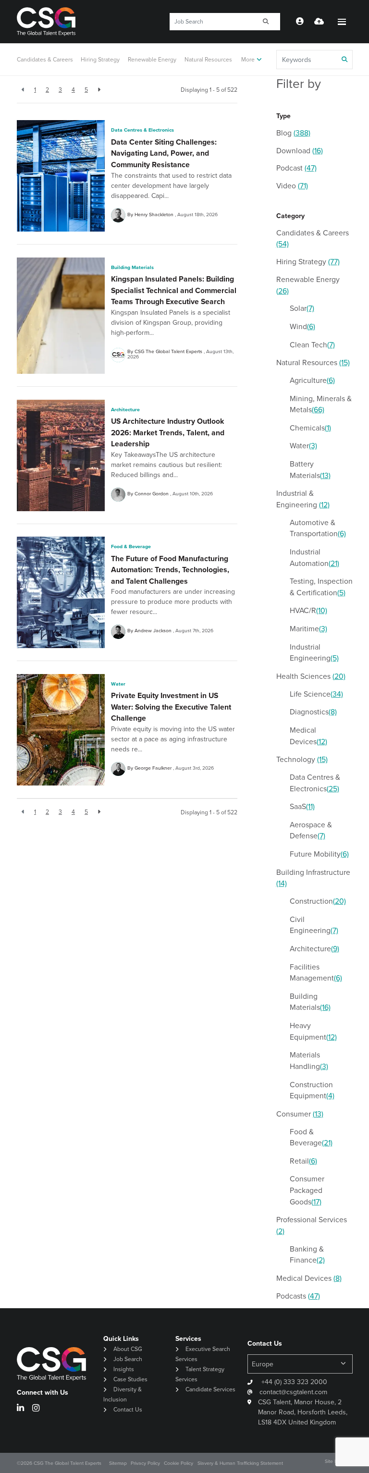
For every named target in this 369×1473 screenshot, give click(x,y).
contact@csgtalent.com (293, 1392)
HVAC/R (308, 610)
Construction (318, 901)
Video (292, 185)
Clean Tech (312, 344)
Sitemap (118, 1463)
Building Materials (132, 267)
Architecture (125, 409)
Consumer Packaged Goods (307, 1190)
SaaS (302, 806)
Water (118, 683)
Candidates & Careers (45, 59)
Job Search (127, 1359)
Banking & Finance (307, 1254)
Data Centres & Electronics (142, 130)
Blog (293, 132)
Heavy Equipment (313, 1031)
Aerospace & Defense (311, 830)
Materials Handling (309, 1060)
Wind (302, 326)
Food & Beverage (131, 546)
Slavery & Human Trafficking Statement (240, 1463)
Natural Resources (208, 59)
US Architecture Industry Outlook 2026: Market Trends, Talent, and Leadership (167, 432)
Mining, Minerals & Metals (321, 404)
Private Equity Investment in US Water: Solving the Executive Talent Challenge (171, 707)
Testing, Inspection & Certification (321, 587)
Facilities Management (316, 972)
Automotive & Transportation (318, 528)
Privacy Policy (145, 1463)
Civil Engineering (314, 925)
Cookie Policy (178, 1463)
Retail (303, 1160)
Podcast (296, 167)
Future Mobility (319, 853)
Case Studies (130, 1379)
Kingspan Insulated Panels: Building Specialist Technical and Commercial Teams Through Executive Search (173, 290)
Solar (302, 308)
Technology (302, 759)
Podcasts (298, 1295)
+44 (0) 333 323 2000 (293, 1382)
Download (299, 150)
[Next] (99, 90)
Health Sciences (310, 676)
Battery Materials (310, 469)
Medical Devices (308, 735)
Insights (123, 1369)
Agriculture (312, 380)
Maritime (308, 628)
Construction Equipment (312, 1090)
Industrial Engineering (314, 652)
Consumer (299, 1113)
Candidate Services (210, 1389)
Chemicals (310, 427)
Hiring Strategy (100, 59)
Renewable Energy (152, 59)
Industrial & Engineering (303, 499)
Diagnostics (313, 711)
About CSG (127, 1349)
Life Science (316, 694)
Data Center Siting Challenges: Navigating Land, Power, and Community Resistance (164, 153)
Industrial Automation (314, 557)
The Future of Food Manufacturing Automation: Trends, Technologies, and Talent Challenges (170, 570)
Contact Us (127, 1409)
